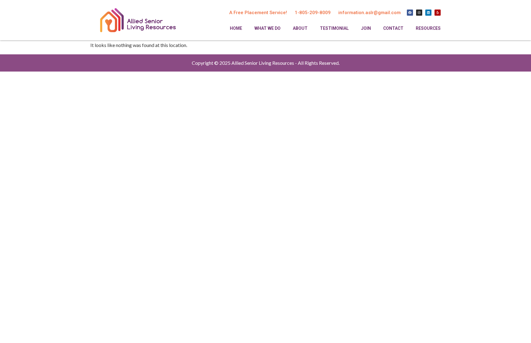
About (300, 28)
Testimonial (334, 28)
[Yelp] (438, 13)
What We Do (267, 28)
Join (366, 28)
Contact (393, 28)
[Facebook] (410, 13)
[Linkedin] (428, 13)
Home (236, 28)
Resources (428, 28)
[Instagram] (419, 13)
